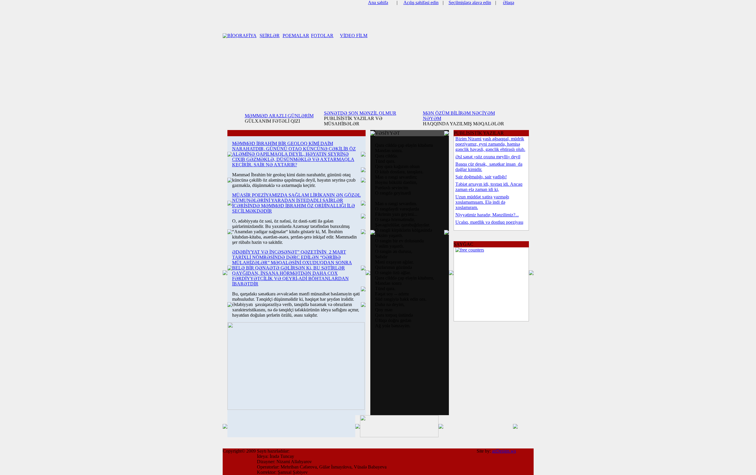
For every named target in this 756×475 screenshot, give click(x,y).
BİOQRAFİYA (242, 35)
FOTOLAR (322, 35)
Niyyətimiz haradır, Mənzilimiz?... (487, 214)
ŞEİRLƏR (270, 35)
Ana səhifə (378, 2)
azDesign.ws (504, 450)
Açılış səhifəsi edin (421, 2)
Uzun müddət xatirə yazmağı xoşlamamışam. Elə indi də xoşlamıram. (482, 202)
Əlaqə (508, 2)
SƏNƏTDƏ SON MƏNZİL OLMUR (360, 113)
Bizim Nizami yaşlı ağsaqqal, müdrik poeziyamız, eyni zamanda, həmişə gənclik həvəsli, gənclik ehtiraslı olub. (490, 144)
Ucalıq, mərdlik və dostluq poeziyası (489, 222)
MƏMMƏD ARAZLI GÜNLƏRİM (279, 115)
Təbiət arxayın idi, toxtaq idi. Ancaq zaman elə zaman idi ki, (488, 187)
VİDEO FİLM (353, 35)
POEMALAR (296, 35)
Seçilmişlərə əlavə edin (470, 2)
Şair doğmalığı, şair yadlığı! (481, 176)
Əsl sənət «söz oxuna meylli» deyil (487, 156)
